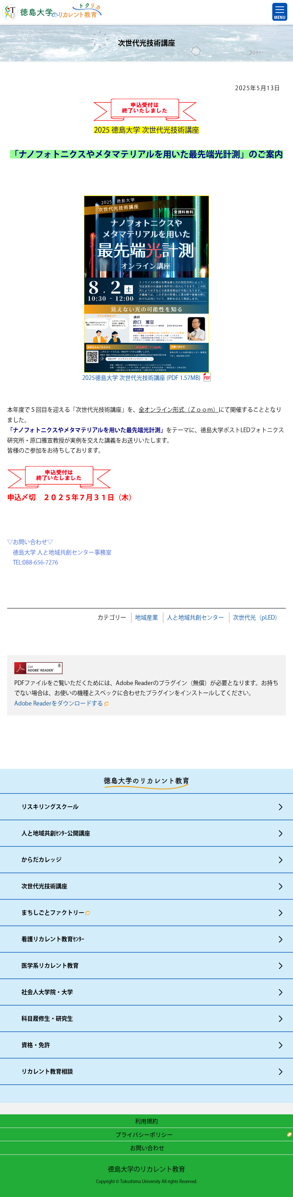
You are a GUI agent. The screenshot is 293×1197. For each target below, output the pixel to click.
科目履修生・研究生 (47, 1018)
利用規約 (146, 1121)
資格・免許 (35, 1045)
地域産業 (146, 617)
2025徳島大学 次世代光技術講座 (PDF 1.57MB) (141, 378)
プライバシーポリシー (144, 1134)
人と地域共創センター (195, 617)
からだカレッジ (41, 860)
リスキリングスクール (50, 807)
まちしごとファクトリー (52, 912)
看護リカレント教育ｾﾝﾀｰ (52, 939)
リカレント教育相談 (47, 1071)
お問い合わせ (147, 1147)
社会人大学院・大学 (47, 992)
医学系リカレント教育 (50, 965)
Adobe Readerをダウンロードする (58, 703)
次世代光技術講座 (44, 886)
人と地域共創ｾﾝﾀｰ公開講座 (55, 833)
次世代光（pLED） (256, 617)
